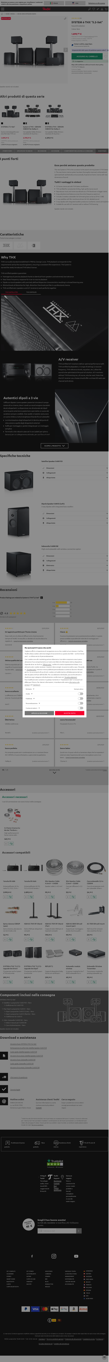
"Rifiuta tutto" (47, 664)
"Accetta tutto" (31, 669)
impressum (36, 685)
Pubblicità (29, 698)
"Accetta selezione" (70, 677)
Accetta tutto (69, 713)
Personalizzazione (31, 703)
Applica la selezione (39, 713)
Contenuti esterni (31, 708)
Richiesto (29, 689)
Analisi (28, 694)
